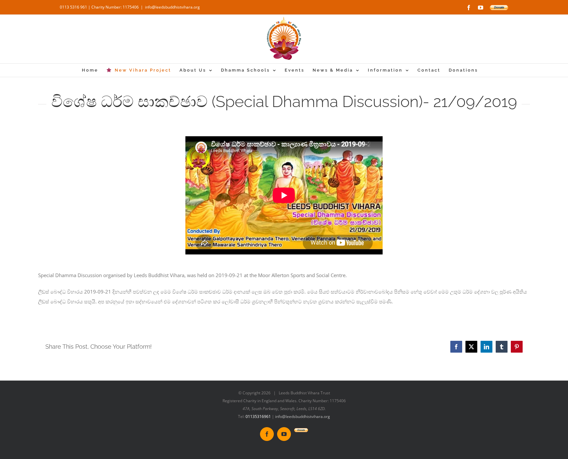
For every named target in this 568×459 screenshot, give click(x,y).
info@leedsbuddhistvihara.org (172, 7)
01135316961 (258, 416)
